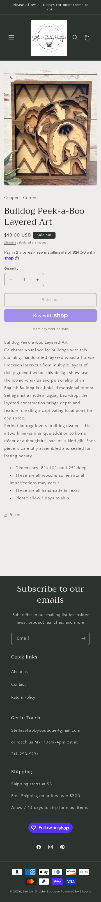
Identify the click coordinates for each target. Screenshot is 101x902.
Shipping (10, 242)
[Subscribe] (83, 638)
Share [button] (15, 515)
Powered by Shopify (76, 891)
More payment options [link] (51, 329)
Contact (18, 684)
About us (19, 672)
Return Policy (23, 697)
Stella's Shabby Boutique (41, 891)
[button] (11, 37)
